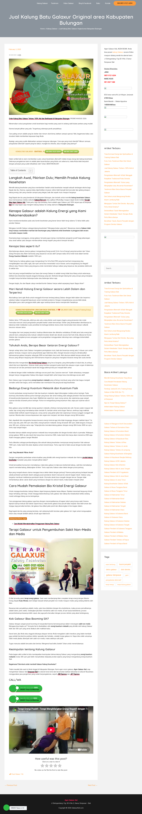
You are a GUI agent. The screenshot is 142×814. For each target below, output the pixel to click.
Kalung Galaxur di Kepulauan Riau (116, 439)
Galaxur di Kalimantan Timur (114, 495)
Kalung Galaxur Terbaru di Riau (115, 442)
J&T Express (75, 674)
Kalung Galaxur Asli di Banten (114, 465)
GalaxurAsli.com (40, 200)
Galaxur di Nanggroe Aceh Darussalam (118, 424)
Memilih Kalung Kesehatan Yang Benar (118, 378)
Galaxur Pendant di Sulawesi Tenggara (118, 529)
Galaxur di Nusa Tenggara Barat (115, 487)
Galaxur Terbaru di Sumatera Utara (116, 427)
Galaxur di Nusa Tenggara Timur (115, 491)
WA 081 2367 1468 (70, 152)
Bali (10, 205)
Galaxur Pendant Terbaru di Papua (116, 540)
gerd (126, 575)
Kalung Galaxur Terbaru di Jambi (116, 446)
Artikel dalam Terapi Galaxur (114, 410)
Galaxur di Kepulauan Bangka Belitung (117, 457)
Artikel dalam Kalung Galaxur (114, 407)
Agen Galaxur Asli (71, 800)
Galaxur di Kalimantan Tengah (115, 506)
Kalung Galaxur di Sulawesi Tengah (116, 525)
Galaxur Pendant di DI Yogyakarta (116, 472)
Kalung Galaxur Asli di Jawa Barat (116, 476)
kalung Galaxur (118, 52)
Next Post (92, 785)
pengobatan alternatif (113, 580)
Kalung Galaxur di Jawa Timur (115, 480)
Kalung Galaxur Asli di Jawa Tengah (117, 469)
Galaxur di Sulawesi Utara (113, 517)
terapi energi (110, 584)
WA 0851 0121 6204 (53, 152)
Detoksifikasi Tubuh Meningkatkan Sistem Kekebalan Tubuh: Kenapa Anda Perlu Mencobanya (118, 214)
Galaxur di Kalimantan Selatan (115, 502)
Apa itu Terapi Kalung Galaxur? (115, 403)
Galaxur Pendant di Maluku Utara (116, 536)
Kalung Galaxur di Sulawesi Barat (116, 514)
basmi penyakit (125, 564)
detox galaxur (111, 570)
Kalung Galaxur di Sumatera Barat (116, 431)
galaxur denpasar (113, 575)
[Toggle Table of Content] (29, 171)
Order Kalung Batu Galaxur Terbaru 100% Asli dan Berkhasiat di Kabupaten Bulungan (39, 119)
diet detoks (125, 570)
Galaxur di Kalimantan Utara (114, 510)
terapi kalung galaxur (124, 584)
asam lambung (110, 564)
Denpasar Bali (33, 672)
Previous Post (11, 785)
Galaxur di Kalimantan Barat (114, 499)
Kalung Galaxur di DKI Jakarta (114, 461)
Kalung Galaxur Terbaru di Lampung (117, 450)
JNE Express (62, 674)
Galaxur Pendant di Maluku (113, 532)
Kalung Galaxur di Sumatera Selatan (117, 435)
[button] (125, 3)
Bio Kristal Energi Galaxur (38, 363)
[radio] (42, 766)
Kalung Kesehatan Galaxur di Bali (116, 484)
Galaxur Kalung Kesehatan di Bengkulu (118, 454)
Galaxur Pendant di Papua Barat (115, 544)
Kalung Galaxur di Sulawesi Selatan (116, 521)
